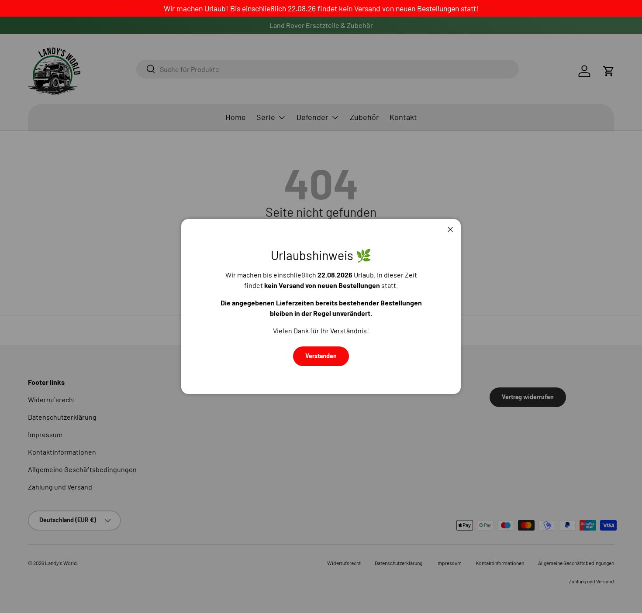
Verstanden (321, 356)
